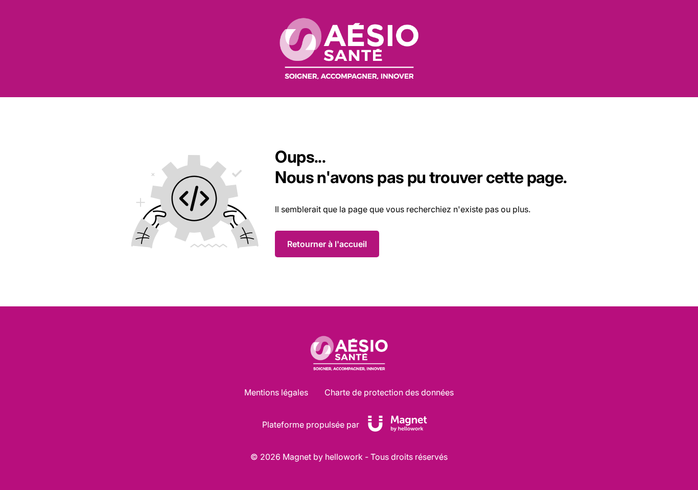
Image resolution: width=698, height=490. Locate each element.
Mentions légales (276, 392)
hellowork (344, 457)
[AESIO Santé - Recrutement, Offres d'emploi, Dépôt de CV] (349, 48)
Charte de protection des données (389, 392)
